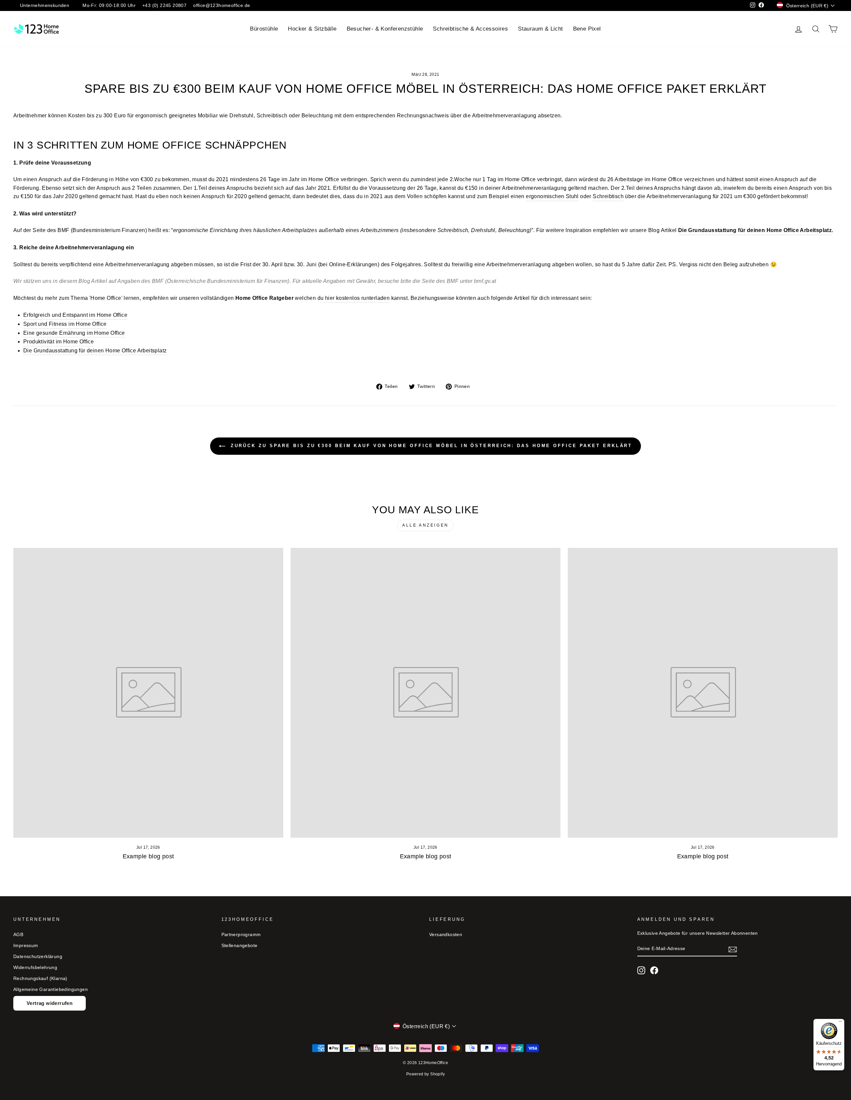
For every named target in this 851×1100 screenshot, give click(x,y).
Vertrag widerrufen (49, 1003)
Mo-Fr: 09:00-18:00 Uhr (109, 5)
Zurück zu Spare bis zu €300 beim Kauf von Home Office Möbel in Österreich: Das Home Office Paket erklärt (430, 445)
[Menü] (840, 1023)
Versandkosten (445, 934)
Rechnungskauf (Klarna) (40, 978)
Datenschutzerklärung (37, 956)
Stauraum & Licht (540, 29)
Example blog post (148, 856)
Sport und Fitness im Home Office (65, 324)
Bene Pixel (587, 29)
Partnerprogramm (241, 934)
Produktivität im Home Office (58, 341)
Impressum (25, 945)
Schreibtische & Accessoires (470, 29)
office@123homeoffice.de (221, 5)
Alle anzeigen (425, 525)
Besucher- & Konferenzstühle (385, 29)
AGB (18, 934)
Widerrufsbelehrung (35, 967)
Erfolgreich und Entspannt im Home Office (75, 315)
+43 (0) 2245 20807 (164, 5)
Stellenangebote (239, 945)
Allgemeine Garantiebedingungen (50, 989)
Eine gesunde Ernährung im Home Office (74, 333)
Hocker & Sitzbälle (312, 29)
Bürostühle (264, 29)
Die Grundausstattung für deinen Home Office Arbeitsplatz (755, 230)
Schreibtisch (608, 196)
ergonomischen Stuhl (552, 196)
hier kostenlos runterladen (357, 298)
